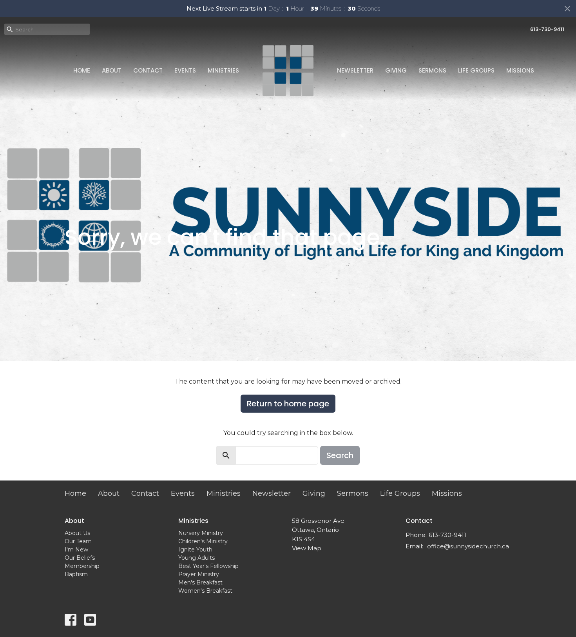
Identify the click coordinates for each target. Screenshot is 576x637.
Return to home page (288, 403)
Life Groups (476, 70)
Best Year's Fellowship (208, 566)
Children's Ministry (203, 541)
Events (185, 70)
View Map (306, 548)
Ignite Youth (195, 549)
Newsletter (355, 70)
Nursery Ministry (200, 533)
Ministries (223, 70)
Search (339, 455)
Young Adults (196, 557)
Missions (520, 70)
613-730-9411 (547, 29)
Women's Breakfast (205, 590)
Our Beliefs (80, 557)
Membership (82, 566)
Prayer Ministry (198, 574)
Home (81, 70)
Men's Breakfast (200, 582)
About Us (77, 533)
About (111, 70)
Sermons (432, 70)
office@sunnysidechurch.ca (468, 546)
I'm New (76, 549)
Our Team (78, 541)
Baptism (76, 574)
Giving (396, 70)
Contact (148, 70)
